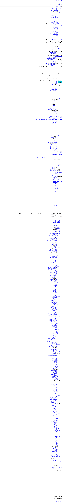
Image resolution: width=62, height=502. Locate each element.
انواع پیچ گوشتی (54, 451)
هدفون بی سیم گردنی (53, 86)
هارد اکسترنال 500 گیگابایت (54, 170)
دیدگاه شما (60, 73)
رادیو (56, 83)
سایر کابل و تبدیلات (54, 412)
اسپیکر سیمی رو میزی (53, 274)
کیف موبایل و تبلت (54, 264)
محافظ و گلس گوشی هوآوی (52, 60)
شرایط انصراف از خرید (58, 172)
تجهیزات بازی (56, 311)
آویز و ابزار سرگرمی (53, 429)
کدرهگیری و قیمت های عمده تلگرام (56, 460)
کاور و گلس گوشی (54, 261)
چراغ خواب (56, 442)
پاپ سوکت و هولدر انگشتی (52, 268)
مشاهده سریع (60, 114)
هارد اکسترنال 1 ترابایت (54, 168)
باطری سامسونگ (54, 242)
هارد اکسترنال (56, 176)
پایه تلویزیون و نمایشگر (53, 345)
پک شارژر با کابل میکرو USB (54, 16)
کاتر (57, 453)
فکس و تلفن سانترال (53, 349)
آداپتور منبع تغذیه (54, 372)
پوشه (57, 432)
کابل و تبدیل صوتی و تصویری (54, 397)
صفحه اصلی (60, 23)
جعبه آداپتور (55, 373)
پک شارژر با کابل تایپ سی (53, 250)
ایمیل (61, 76)
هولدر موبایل (55, 263)
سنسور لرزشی (54, 389)
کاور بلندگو (55, 387)
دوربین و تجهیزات (55, 370)
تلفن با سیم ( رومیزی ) (53, 347)
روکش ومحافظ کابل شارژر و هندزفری (52, 25)
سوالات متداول (60, 178)
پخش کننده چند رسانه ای (53, 346)
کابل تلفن (55, 410)
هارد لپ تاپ (55, 285)
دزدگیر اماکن (56, 379)
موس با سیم (55, 305)
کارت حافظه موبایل (55, 333)
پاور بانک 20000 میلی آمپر (54, 9)
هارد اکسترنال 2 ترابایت (54, 167)
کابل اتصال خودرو (54, 377)
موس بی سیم (54, 306)
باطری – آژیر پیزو (54, 384)
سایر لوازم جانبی (54, 303)
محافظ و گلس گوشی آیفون (52, 59)
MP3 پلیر (57, 418)
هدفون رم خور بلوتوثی (53, 279)
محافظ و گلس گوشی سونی (52, 62)
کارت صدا (55, 399)
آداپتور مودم (55, 359)
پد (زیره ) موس (54, 307)
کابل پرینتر (55, 407)
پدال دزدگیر (55, 390)
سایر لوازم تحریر (55, 435)
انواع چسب (55, 450)
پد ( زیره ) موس (54, 121)
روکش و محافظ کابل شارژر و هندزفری (51, 258)
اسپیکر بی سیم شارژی (53, 82)
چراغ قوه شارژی (54, 423)
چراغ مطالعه (56, 441)
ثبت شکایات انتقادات (59, 182)
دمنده (57, 452)
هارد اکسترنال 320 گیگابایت (54, 171)
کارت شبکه (55, 356)
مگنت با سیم (55, 385)
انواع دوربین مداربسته (55, 368)
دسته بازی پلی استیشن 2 (53, 314)
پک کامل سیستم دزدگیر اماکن (52, 281)
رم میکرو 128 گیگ (55, 182)
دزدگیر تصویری (54, 393)
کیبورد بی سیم (54, 309)
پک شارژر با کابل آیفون (54, 15)
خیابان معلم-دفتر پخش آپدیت (36, 157)
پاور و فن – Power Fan (53, 292)
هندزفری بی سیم (54, 280)
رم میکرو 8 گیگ (55, 178)
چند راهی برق (56, 446)
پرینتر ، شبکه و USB (55, 405)
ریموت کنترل (56, 417)
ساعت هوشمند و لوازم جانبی (52, 266)
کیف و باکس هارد (55, 177)
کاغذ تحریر (56, 434)
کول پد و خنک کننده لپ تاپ (52, 286)
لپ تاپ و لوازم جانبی (55, 283)
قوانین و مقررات (59, 181)
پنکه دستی (56, 454)
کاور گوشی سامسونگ (53, 52)
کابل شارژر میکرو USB (54, 22)
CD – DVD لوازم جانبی (53, 302)
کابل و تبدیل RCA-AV (53, 403)
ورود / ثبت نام (58, 458)
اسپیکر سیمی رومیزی (53, 81)
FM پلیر (55, 426)
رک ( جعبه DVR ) (54, 375)
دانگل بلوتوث (55, 296)
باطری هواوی (55, 243)
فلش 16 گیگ (56, 185)
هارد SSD (56, 173)
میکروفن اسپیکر (54, 84)
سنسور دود (55, 388)
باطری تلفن (55, 350)
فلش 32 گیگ (56, 186)
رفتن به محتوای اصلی (59, 0)
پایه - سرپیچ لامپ (54, 421)
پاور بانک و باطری (55, 236)
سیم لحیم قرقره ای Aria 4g (57, 154)
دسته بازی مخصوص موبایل (52, 315)
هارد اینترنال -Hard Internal (53, 293)
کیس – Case (55, 291)
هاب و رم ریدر (54, 297)
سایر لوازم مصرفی (54, 455)
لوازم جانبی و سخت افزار (54, 294)
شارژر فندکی (55, 425)
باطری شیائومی (54, 244)
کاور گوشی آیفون (54, 53)
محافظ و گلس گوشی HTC (52, 64)
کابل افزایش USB (54, 409)
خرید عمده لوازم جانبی (58, 179)
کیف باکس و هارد (54, 298)
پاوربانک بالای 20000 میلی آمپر (53, 10)
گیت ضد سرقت (54, 364)
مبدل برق (57, 439)
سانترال (55, 271)
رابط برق (57, 449)
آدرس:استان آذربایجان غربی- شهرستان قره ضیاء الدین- (53, 157)
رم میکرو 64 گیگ (55, 181)
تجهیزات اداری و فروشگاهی (54, 360)
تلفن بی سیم (55, 348)
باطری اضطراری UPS (55, 376)
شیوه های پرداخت (59, 169)
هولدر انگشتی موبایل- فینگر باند (53, 35)
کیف (57, 455)
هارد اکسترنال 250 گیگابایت (51, 341)
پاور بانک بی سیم (54, 241)
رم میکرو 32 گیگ (55, 180)
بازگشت (57, 235)
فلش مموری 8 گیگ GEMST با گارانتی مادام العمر (54, 39)
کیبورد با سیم (55, 308)
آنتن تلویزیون (55, 344)
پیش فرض (58, 57)
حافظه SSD (55, 335)
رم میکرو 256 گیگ (55, 183)
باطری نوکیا (55, 245)
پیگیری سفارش (59, 164)
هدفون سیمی (55, 276)
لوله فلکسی (55, 374)
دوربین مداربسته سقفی (53, 369)
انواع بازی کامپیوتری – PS (54, 323)
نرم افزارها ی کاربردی (53, 321)
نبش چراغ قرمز (43, 157)
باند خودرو (55, 424)
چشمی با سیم (54, 382)
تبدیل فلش (55, 404)
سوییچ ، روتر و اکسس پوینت (52, 235)
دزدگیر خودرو (56, 391)
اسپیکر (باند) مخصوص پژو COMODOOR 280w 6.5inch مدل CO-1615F (49, 119)
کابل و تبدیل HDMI (54, 300)
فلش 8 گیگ (56, 184)
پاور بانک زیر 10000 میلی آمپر (53, 7)
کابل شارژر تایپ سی (53, 256)
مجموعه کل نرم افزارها (54, 317)
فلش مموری (56, 332)
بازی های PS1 (54, 327)
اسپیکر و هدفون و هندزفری (54, 272)
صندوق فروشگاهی (54, 365)
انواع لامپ (56, 438)
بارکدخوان (55, 362)
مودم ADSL (55, 234)
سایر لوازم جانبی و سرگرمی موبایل (53, 33)
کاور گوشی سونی (54, 56)
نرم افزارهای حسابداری (53, 320)
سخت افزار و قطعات (55, 288)
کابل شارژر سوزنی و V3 (53, 257)
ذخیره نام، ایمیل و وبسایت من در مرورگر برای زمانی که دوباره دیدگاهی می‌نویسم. (48, 78)
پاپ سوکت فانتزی (54, 49)
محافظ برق (55, 448)
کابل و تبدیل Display (54, 401)
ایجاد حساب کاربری (59, 466)
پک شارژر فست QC (54, 251)
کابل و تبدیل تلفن (54, 358)
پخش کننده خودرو (54, 370)
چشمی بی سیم (54, 383)
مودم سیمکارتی (54, 354)
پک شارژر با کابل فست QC (54, 17)
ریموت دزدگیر (54, 394)
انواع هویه (55, 449)
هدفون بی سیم (54, 277)
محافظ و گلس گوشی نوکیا (53, 61)
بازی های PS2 (54, 326)
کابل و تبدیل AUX (54, 262)
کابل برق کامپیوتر (54, 411)
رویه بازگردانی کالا (59, 170)
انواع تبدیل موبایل (54, 265)
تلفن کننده (55, 381)
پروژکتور (57, 443)
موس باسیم (55, 119)
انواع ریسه (56, 444)
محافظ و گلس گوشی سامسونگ (52, 58)
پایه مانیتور (55, 301)
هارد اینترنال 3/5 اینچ (55, 175)
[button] (59, 117)
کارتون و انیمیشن (54, 329)
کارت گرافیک (55, 290)
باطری (56, 300)
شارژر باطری (54, 253)
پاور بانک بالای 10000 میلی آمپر (53, 8)
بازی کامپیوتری (54, 325)
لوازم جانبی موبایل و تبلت (54, 259)
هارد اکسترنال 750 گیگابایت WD (53, 169)
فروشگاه (56, 23)
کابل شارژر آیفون (54, 254)
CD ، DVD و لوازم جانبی (53, 117)
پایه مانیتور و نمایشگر (53, 116)
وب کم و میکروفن (54, 114)
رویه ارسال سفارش (59, 167)
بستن (61, 463)
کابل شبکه (55, 408)
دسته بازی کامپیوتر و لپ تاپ (52, 313)
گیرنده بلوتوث (54, 400)
